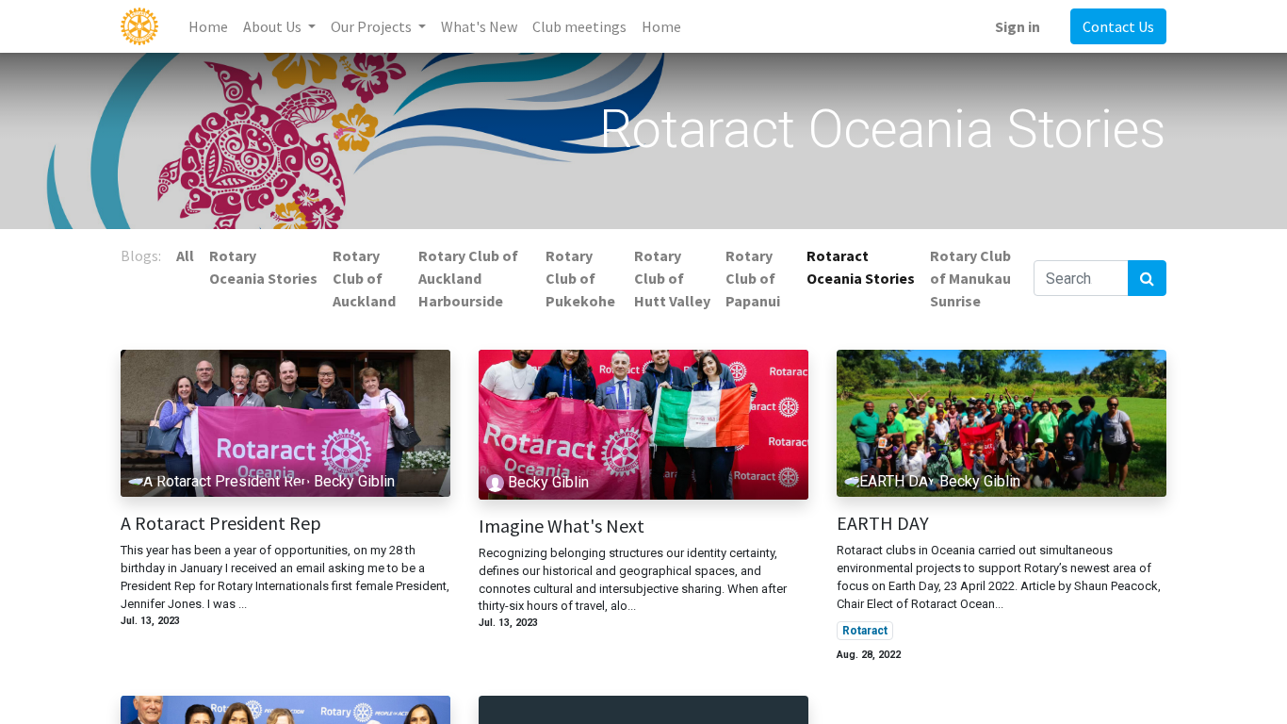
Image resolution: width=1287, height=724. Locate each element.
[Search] (1147, 278)
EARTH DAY (883, 523)
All (185, 255)
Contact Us (1118, 26)
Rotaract (865, 630)
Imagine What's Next (561, 526)
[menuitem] (208, 26)
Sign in (1017, 26)
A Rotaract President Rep (221, 523)
